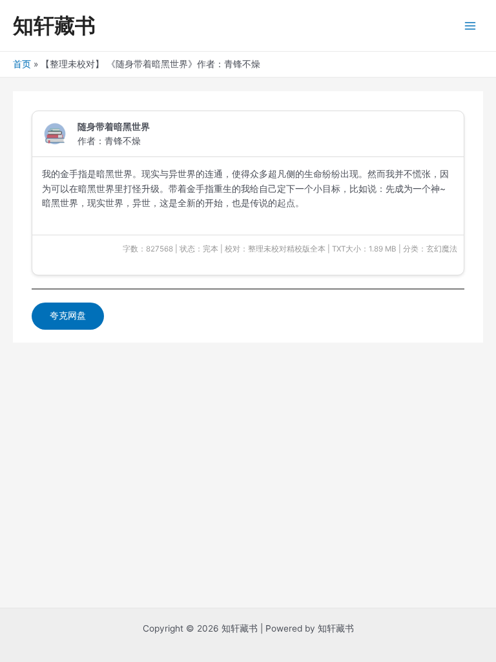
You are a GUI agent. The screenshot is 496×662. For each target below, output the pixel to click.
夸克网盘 (68, 315)
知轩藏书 (54, 25)
